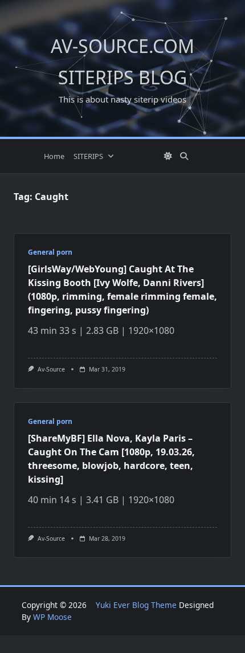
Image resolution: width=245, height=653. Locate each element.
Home (54, 156)
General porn (50, 252)
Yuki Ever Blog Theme (136, 604)
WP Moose (52, 616)
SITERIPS (88, 156)
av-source (51, 369)
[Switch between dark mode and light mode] (168, 156)
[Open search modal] (184, 156)
